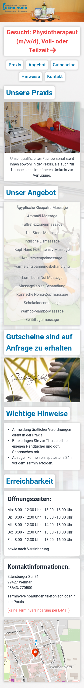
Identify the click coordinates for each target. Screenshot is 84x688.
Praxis (15, 64)
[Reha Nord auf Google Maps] (42, 651)
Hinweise (30, 76)
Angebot (37, 64)
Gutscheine (64, 64)
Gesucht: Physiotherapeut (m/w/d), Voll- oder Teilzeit (42, 41)
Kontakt (55, 76)
